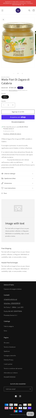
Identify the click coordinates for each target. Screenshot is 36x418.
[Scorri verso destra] (22, 73)
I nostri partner (8, 364)
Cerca (5, 330)
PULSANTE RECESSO (9, 377)
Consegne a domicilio (10, 355)
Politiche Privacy (8, 360)
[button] (2, 10)
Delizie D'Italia (15, 414)
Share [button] (5, 193)
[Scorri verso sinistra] (14, 73)
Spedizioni (7, 351)
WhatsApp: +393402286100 (12, 303)
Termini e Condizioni (10, 347)
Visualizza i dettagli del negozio (12, 134)
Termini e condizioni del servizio (13, 368)
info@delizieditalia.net (10, 299)
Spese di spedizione (13, 90)
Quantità (3, 101)
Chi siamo (6, 342)
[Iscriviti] (30, 389)
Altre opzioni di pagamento (18, 121)
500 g (5, 97)
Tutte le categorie (9, 326)
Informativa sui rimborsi (11, 373)
